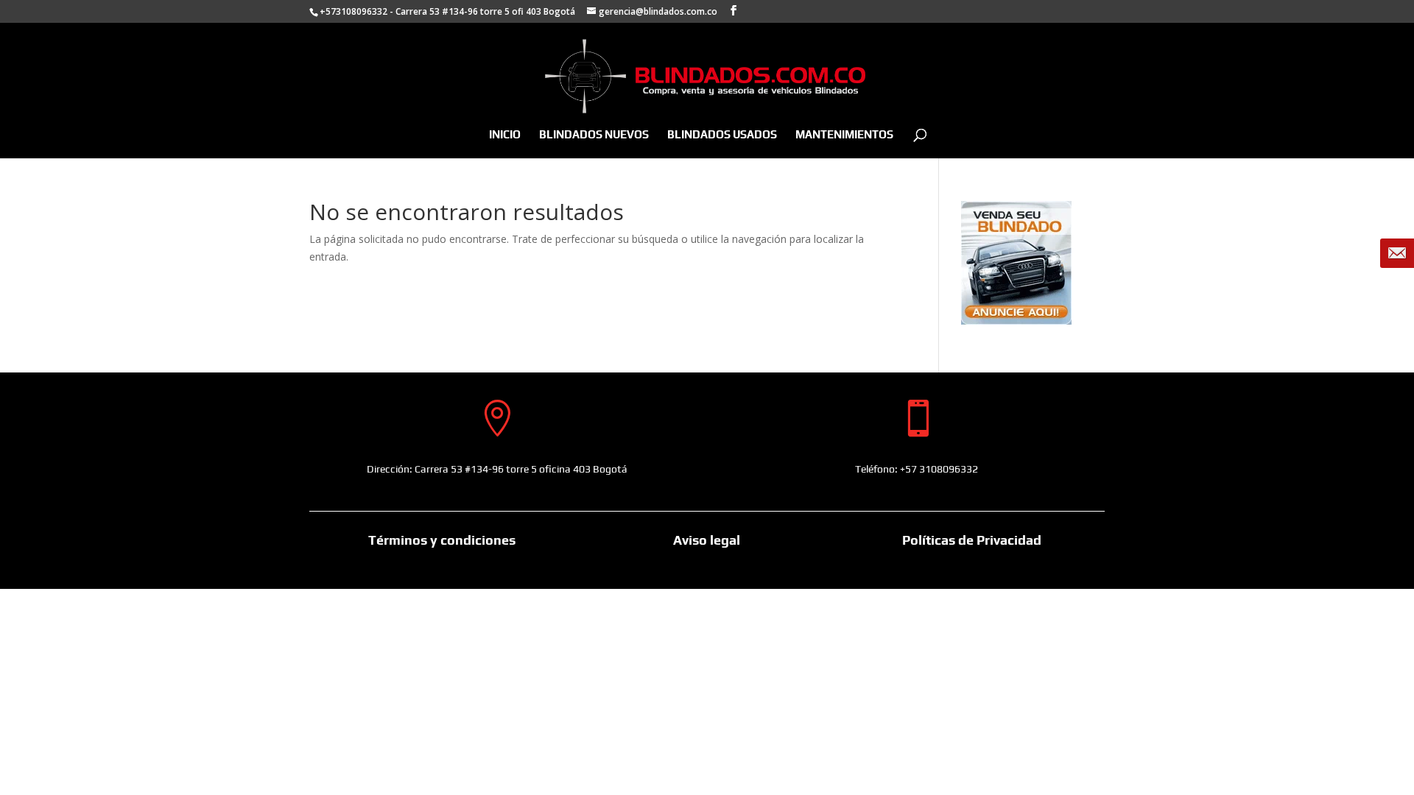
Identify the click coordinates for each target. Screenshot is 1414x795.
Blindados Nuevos (594, 135)
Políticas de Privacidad (971, 540)
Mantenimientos (844, 135)
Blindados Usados (722, 135)
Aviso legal (706, 540)
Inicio (505, 135)
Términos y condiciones (442, 540)
